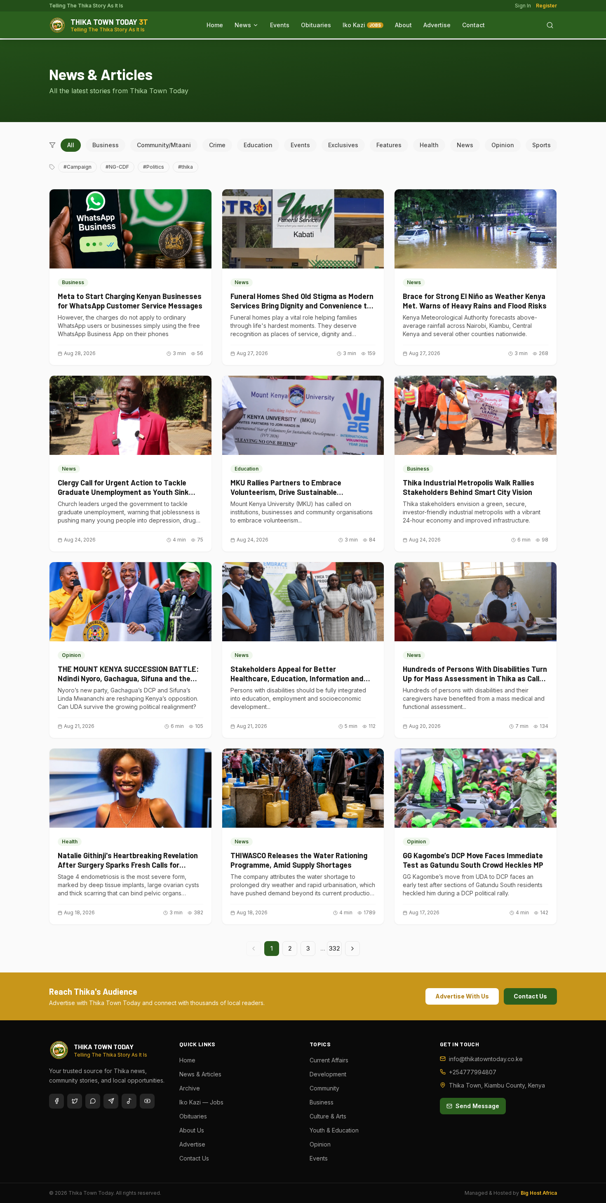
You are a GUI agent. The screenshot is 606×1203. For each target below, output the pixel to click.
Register (546, 5)
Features (389, 144)
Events (279, 24)
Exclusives (343, 144)
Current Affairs (329, 1060)
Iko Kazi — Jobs (201, 1102)
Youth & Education (334, 1130)
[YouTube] (147, 1101)
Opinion (502, 144)
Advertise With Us (462, 996)
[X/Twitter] (74, 1101)
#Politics (153, 167)
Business (105, 144)
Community (324, 1088)
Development (328, 1074)
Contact (473, 24)
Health (429, 144)
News (243, 24)
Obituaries (316, 24)
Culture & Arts (328, 1116)
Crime (217, 144)
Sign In (523, 5)
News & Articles (200, 1074)
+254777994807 (472, 1072)
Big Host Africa (539, 1193)
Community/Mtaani (164, 144)
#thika (185, 167)
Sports (541, 144)
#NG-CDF (117, 167)
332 (334, 948)
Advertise (437, 24)
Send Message (477, 1105)
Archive (189, 1088)
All (70, 144)
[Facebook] (56, 1101)
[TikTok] (129, 1101)
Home (215, 24)
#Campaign (77, 167)
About (403, 24)
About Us (191, 1130)
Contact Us (530, 996)
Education (258, 144)
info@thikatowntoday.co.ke (486, 1058)
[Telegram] (110, 1101)
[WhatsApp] (92, 1101)
